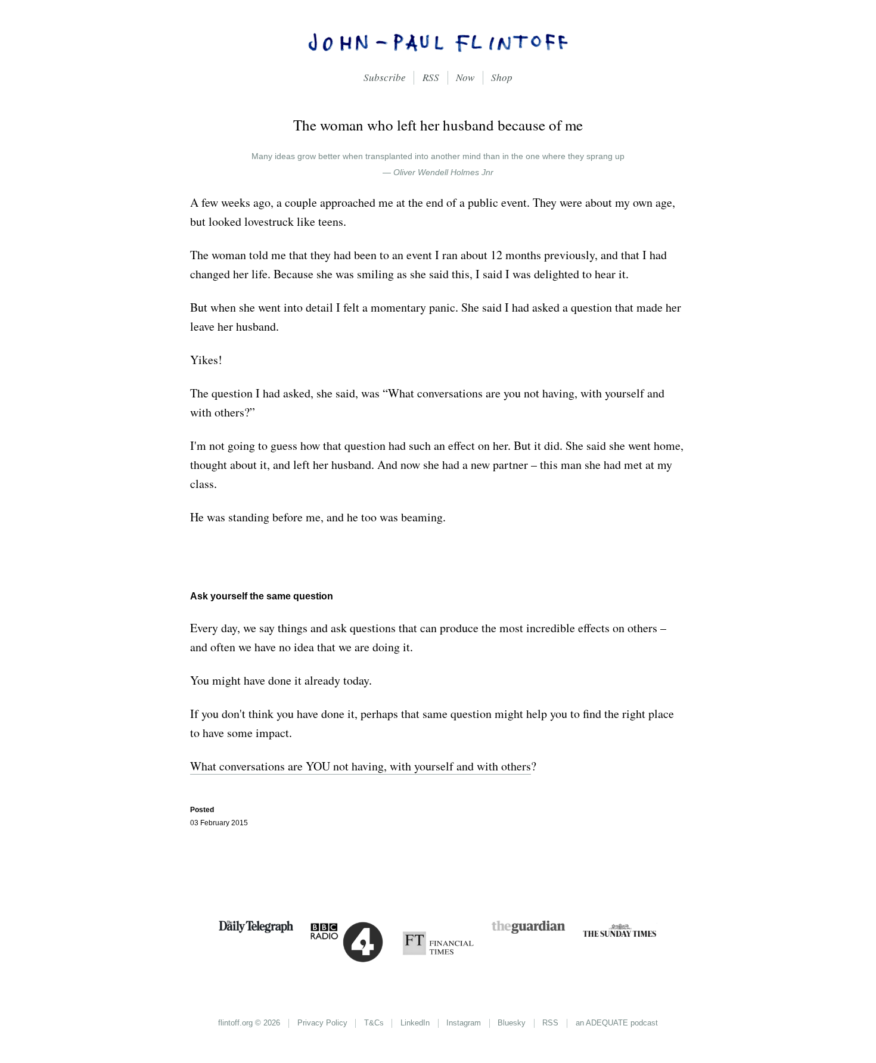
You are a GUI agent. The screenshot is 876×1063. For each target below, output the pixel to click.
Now (465, 77)
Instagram (463, 1022)
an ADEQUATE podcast (617, 1022)
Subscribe (385, 77)
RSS (431, 77)
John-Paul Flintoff (438, 42)
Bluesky (512, 1022)
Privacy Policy (322, 1022)
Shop (501, 77)
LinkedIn (415, 1022)
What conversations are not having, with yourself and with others (360, 766)
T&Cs (374, 1022)
